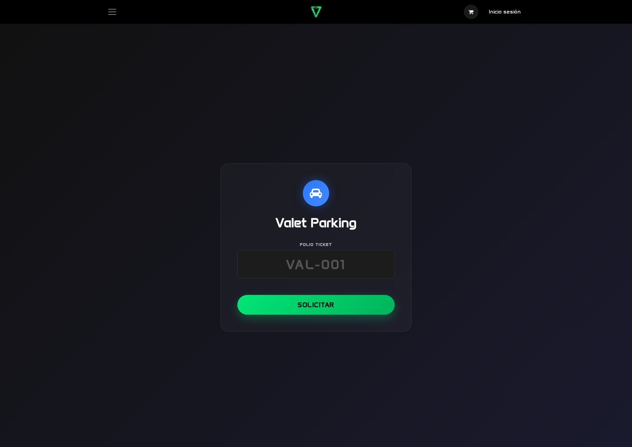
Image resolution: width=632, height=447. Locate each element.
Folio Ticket (316, 244)
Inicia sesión (505, 12)
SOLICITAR (316, 305)
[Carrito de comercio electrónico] (471, 12)
